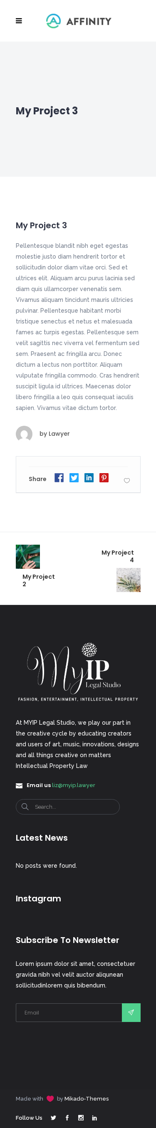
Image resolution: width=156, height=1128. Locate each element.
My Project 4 (118, 556)
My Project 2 (38, 580)
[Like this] (127, 480)
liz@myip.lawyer (73, 785)
